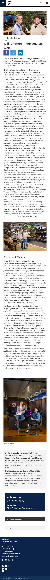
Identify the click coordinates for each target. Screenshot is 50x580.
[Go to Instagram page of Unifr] (12, 560)
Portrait (10, 528)
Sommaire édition (17, 519)
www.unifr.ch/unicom (10, 556)
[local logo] (25, 568)
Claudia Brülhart (14, 38)
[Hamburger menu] (3, 3)
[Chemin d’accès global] (40, 3)
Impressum (5, 578)
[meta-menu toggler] (47, 3)
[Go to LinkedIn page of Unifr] (9, 560)
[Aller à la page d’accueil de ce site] (9, 3)
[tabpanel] (25, 236)
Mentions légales (14, 578)
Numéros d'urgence (25, 578)
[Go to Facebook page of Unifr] (2, 560)
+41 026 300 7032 (7, 551)
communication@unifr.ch (11, 553)
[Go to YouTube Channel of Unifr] (6, 560)
